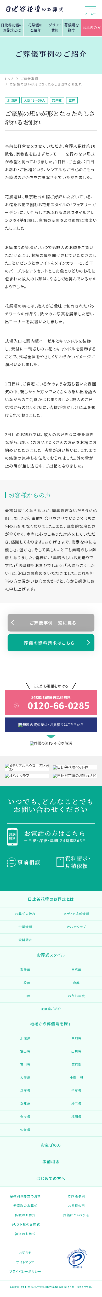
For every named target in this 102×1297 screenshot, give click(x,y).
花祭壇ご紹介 (51, 1008)
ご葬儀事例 (76, 1196)
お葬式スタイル (51, 955)
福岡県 (76, 1116)
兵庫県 (25, 1090)
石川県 (25, 1064)
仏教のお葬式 (25, 1215)
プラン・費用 (54, 27)
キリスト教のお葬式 (25, 1224)
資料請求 (25, 939)
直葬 (76, 982)
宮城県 (76, 1038)
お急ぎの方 (91, 27)
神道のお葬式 (25, 1233)
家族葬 (25, 969)
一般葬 (25, 982)
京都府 (25, 1103)
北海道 (25, 1038)
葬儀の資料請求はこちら (49, 643)
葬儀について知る (76, 1215)
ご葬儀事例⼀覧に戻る (53, 622)
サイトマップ (25, 1262)
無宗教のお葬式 (25, 1205)
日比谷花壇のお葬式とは (12, 27)
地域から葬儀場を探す (51, 1023)
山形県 (76, 1051)
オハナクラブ (76, 926)
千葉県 (76, 1090)
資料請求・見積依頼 (78, 862)
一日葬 (25, 995)
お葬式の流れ (25, 913)
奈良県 (25, 1116)
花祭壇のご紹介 (35, 27)
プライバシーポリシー (25, 1271)
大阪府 (25, 1077)
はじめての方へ (51, 1178)
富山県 (25, 1051)
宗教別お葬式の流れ (25, 1196)
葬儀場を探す (71, 27)
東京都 (76, 1064)
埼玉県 (76, 1103)
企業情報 (25, 926)
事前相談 (29, 862)
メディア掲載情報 (76, 913)
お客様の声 (76, 1205)
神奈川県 (76, 1077)
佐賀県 (25, 1129)
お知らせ (25, 1252)
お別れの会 (76, 995)
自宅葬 (76, 969)
